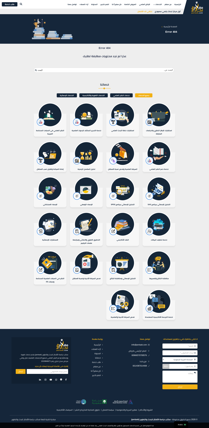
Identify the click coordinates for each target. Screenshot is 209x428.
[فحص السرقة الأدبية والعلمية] (122, 310)
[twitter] (61, 379)
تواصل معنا (72, 4)
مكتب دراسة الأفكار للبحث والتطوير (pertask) (151, 419)
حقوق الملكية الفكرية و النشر (87, 410)
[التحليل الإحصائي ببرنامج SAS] (159, 197)
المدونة (94, 4)
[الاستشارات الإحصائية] (50, 234)
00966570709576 (139, 355)
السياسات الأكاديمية (65, 410)
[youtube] (50, 379)
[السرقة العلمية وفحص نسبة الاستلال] (122, 162)
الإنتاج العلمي (144, 4)
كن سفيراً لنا (116, 4)
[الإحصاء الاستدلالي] (50, 197)
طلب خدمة (96, 362)
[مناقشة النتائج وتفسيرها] (159, 273)
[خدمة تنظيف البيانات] (159, 234)
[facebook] (65, 379)
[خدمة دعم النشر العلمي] (159, 162)
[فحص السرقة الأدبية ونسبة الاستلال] (86, 273)
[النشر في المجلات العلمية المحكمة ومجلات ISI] (50, 273)
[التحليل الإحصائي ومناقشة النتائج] (122, 273)
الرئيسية (177, 4)
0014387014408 (140, 366)
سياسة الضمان (108, 410)
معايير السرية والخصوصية (126, 410)
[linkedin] (40, 379)
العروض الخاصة (130, 4)
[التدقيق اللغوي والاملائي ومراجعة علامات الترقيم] (86, 234)
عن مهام (168, 4)
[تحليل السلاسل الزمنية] (86, 162)
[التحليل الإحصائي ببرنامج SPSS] (122, 197)
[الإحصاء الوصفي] (86, 197)
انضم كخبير (104, 4)
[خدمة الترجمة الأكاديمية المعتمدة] (159, 310)
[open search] (20, 4)
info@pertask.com (139, 345)
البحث (39, 70)
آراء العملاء (84, 4)
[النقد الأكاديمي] (122, 234)
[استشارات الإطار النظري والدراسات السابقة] (159, 125)
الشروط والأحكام (146, 410)
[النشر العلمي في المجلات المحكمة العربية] (50, 125)
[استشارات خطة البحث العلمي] (122, 125)
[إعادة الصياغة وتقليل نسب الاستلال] (50, 162)
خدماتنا (98, 358)
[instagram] (45, 379)
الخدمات (158, 4)
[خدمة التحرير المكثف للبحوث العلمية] (86, 125)
